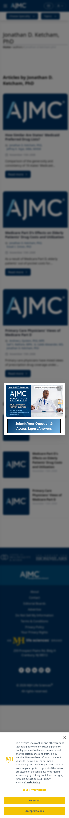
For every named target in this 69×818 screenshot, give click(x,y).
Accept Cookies (34, 811)
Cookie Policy (32, 782)
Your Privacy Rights (34, 789)
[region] (34, 775)
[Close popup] (59, 388)
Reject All (34, 800)
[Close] (65, 737)
